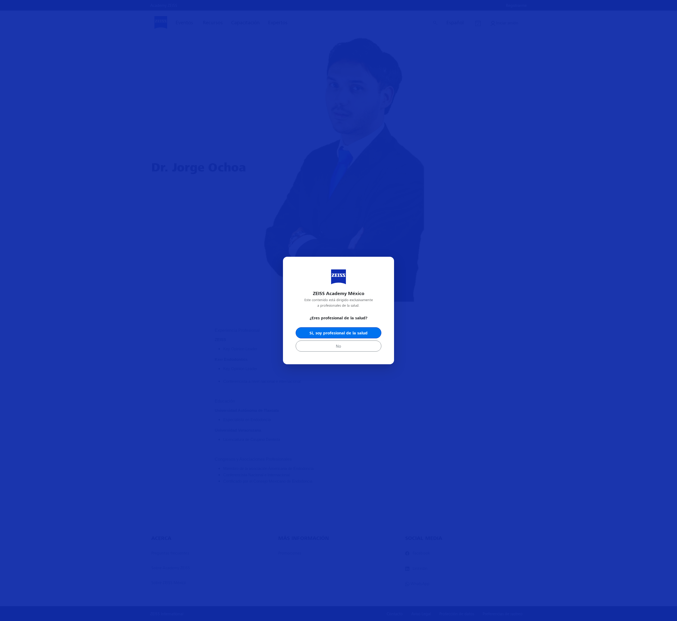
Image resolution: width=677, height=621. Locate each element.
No (338, 346)
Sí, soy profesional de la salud (338, 332)
